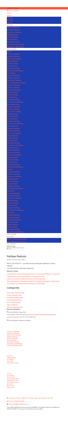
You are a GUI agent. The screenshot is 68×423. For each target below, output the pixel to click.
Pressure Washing (13, 27)
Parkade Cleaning (13, 42)
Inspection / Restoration (15, 47)
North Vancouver (13, 148)
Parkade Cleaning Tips (15, 297)
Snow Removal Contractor (16, 241)
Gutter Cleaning (12, 37)
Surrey (9, 51)
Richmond (10, 191)
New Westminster (13, 104)
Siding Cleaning (12, 35)
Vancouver (10, 212)
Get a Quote (11, 244)
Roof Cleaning (12, 39)
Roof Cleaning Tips (13, 302)
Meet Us (10, 18)
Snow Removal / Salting (15, 44)
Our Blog (10, 20)
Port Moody (11, 73)
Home (9, 13)
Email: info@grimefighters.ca (18, 404)
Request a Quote (13, 363)
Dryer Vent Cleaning (14, 32)
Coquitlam (10, 375)
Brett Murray (13, 260)
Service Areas (11, 49)
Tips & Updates (12, 305)
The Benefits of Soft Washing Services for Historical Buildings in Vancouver (33, 274)
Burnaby (10, 169)
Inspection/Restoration (14, 345)
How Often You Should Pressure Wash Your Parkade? (26, 284)
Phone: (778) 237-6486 (16, 401)
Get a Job (10, 236)
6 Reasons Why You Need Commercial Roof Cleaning (26, 279)
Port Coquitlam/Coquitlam (16, 83)
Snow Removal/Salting (15, 71)
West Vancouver (13, 126)
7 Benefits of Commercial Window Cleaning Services (25, 276)
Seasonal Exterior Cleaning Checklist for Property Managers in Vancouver (33, 281)
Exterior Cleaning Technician (17, 239)
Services (10, 25)
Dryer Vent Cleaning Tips (15, 293)
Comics (9, 23)
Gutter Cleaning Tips (14, 295)
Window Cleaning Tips (15, 307)
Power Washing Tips (14, 300)
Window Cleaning (13, 30)
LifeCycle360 (11, 234)
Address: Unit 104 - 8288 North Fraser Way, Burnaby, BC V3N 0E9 (30, 398)
